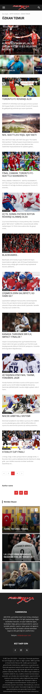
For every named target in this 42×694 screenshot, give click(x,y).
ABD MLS (4, 67)
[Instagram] (21, 493)
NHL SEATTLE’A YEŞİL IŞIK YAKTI (19, 135)
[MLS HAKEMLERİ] (17, 64)
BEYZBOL (38, 67)
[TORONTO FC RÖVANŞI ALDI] (21, 87)
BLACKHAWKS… (10, 255)
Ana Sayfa (5, 14)
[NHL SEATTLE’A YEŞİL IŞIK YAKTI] (21, 123)
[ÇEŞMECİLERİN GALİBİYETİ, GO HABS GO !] (21, 281)
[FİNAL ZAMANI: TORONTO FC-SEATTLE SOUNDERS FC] (21, 161)
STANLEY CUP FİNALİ (13, 452)
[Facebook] (16, 493)
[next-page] (22, 473)
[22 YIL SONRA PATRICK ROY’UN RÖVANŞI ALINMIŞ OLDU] (21, 202)
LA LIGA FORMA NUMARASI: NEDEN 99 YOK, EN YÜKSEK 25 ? (19, 555)
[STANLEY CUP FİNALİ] (21, 440)
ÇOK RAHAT (9, 585)
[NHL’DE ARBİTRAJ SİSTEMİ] (21, 404)
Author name (7, 485)
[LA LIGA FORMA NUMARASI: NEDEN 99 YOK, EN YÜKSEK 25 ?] (21, 547)
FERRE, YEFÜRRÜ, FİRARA (16, 529)
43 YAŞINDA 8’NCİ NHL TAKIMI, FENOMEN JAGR (18, 376)
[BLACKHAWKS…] (21, 243)
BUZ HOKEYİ (6, 131)
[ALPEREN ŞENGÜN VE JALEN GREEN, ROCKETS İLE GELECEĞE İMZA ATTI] (21, 40)
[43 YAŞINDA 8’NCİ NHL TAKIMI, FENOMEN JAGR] (21, 363)
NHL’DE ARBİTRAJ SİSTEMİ (16, 416)
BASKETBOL (6, 40)
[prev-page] (4, 473)
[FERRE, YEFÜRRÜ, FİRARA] (21, 519)
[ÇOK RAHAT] (21, 575)
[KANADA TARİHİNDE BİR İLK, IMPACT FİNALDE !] (21, 322)
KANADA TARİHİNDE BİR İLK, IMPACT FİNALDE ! (17, 335)
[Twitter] (26, 493)
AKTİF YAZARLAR (14, 14)
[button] (3, 8)
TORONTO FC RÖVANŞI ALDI (17, 99)
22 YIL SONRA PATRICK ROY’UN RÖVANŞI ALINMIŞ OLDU (18, 215)
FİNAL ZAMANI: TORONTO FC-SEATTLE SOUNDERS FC (18, 174)
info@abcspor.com (24, 635)
